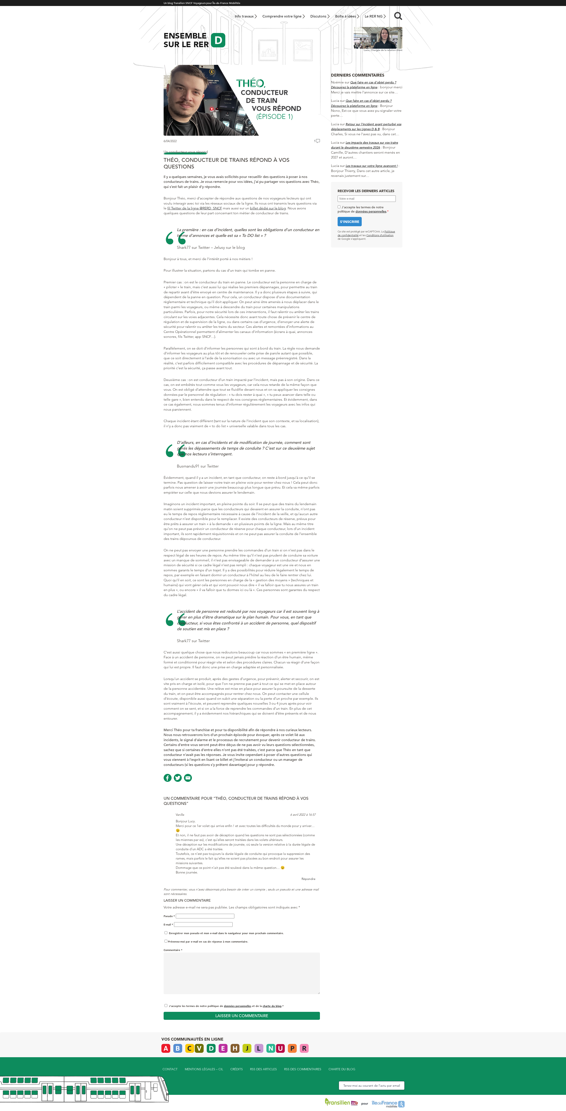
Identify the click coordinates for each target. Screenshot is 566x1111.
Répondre (309, 879)
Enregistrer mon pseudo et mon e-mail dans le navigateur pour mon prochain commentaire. (226, 933)
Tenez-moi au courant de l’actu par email (371, 1086)
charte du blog (272, 1006)
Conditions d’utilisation (380, 235)
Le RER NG (373, 16)
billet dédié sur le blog (268, 208)
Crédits (236, 1069)
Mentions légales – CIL (204, 1069)
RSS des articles (263, 1069)
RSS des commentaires (302, 1069)
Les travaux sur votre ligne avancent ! (372, 166)
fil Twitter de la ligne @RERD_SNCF (194, 208)
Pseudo (169, 916)
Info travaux (244, 16)
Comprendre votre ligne (282, 16)
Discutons (318, 16)
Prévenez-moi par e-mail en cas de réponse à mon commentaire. (208, 941)
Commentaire (173, 950)
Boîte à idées (345, 16)
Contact (170, 1069)
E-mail (168, 924)
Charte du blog (342, 1069)
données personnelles (237, 1006)
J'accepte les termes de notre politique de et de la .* (226, 1006)
